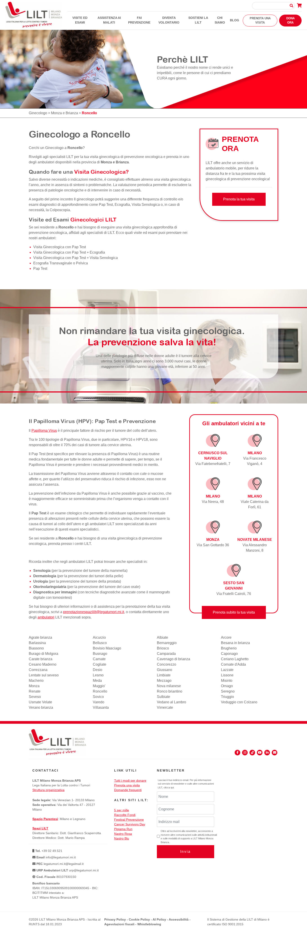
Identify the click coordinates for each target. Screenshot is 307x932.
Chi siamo (220, 20)
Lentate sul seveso (44, 675)
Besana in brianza (235, 643)
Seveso (35, 697)
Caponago (229, 654)
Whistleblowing (149, 924)
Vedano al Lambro (171, 702)
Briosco (163, 648)
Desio (97, 670)
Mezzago (164, 680)
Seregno (228, 691)
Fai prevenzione (139, 20)
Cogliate (99, 664)
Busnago (100, 654)
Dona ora (290, 20)
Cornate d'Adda (233, 664)
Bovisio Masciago (107, 648)
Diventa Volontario (168, 20)
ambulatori (46, 617)
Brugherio (229, 648)
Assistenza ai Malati (109, 20)
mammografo (159, 592)
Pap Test (40, 268)
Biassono (36, 648)
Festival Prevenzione (129, 819)
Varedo (98, 702)
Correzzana (38, 670)
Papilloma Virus (44, 430)
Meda (97, 680)
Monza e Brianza (64, 113)
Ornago (227, 686)
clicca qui (169, 787)
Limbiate (164, 675)
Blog (234, 20)
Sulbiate (163, 697)
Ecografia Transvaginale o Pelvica (60, 263)
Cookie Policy (139, 919)
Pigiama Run (123, 829)
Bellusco (100, 643)
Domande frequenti (128, 790)
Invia (185, 851)
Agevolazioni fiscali (119, 924)
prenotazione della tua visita (147, 606)
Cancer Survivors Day (129, 824)
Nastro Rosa (123, 834)
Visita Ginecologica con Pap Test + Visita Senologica (75, 258)
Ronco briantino (169, 691)
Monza (34, 686)
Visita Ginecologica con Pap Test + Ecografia (69, 252)
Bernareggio (167, 643)
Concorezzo (166, 664)
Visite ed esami (79, 20)
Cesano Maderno (42, 664)
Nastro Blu (121, 838)
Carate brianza (40, 659)
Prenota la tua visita (239, 199)
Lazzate (227, 670)
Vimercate (165, 707)
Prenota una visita (260, 20)
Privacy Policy (115, 919)
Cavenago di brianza (173, 659)
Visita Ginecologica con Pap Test (59, 247)
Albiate (162, 637)
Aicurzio (99, 637)
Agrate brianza (40, 637)
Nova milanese (169, 686)
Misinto (226, 680)
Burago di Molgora (43, 654)
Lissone (227, 675)
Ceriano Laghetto (235, 659)
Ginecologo (38, 113)
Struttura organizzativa (48, 790)
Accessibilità (179, 919)
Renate (34, 691)
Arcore (226, 637)
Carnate (99, 659)
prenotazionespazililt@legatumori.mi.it (93, 612)
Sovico (98, 697)
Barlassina (37, 643)
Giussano (164, 670)
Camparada (166, 654)
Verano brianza (41, 707)
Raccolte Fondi (125, 815)
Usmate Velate (40, 702)
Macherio (36, 680)
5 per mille (121, 810)
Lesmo (98, 675)
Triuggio (227, 697)
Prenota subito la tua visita (234, 612)
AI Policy (159, 919)
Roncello (100, 691)
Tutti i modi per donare (130, 780)
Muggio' (99, 686)
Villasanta (101, 707)
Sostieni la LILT (198, 20)
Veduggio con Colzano (239, 702)
